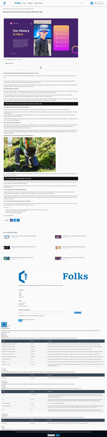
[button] (98, 3)
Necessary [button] (3, 333)
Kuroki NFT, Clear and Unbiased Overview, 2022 (74, 236)
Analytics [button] (3, 385)
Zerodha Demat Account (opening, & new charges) (23, 236)
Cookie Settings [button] (51, 435)
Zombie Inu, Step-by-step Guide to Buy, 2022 (73, 257)
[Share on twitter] (14, 220)
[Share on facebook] (11, 220)
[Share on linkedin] (18, 220)
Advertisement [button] (4, 414)
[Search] (92, 3)
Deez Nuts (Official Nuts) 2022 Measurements (73, 246)
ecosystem (10, 215)
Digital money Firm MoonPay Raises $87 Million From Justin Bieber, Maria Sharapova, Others (26, 209)
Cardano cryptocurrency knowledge (14, 212)
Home (24, 3)
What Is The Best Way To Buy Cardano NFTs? (16, 211)
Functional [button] (3, 369)
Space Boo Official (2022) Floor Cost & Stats (22, 257)
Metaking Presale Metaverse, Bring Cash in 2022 (23, 246)
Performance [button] (4, 381)
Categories (30, 3)
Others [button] (2, 426)
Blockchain (8, 8)
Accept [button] (57, 435)
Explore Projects (39, 3)
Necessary (4, 335)
